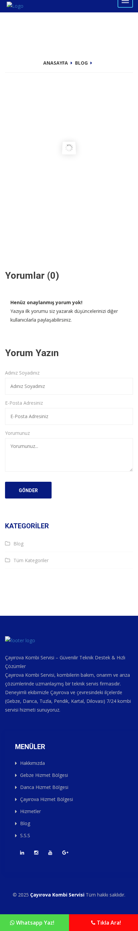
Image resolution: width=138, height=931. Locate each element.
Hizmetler (30, 811)
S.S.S (25, 835)
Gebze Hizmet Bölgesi (44, 775)
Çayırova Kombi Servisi (57, 894)
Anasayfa (55, 63)
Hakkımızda (32, 763)
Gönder (28, 490)
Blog (81, 63)
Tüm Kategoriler (31, 560)
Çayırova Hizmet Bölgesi (46, 799)
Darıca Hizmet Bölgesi (44, 787)
